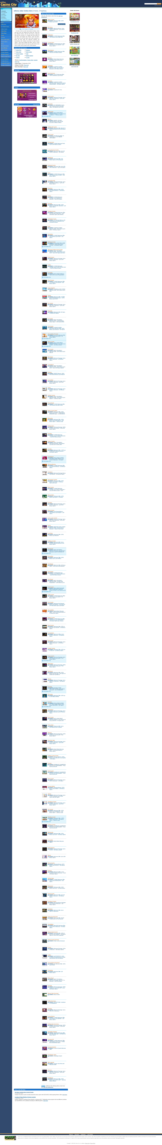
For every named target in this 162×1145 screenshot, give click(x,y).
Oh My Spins (51, 878)
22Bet (49, 265)
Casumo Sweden (52, 1047)
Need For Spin (51, 740)
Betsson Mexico (52, 464)
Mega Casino (51, 19)
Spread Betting (4, 47)
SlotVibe (50, 1008)
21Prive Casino (51, 824)
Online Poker (4, 31)
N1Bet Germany (52, 1001)
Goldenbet (50, 35)
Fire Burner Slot (74, 33)
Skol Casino (51, 771)
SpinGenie (50, 157)
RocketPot (50, 556)
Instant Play (18, 50)
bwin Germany (51, 73)
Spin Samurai (51, 847)
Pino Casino (51, 778)
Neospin (50, 203)
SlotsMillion (50, 924)
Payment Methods (5, 58)
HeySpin (50, 686)
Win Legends (51, 1062)
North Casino (51, 893)
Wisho (49, 855)
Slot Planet (50, 579)
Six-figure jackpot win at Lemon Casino (24, 1092)
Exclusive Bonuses (4, 52)
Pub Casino (50, 134)
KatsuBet (50, 272)
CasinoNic (50, 840)
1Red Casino (51, 257)
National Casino (52, 165)
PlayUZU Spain (51, 88)
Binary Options (4, 50)
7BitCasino (50, 111)
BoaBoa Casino (51, 817)
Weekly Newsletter (5, 54)
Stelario (50, 870)
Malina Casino (51, 617)
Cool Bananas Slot (74, 21)
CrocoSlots (50, 380)
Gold (16, 61)
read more (64, 1094)
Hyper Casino (51, 441)
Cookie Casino (51, 648)
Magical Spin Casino (53, 932)
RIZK (49, 226)
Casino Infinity (51, 786)
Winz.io (49, 119)
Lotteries (3, 37)
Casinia (50, 449)
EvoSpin (50, 985)
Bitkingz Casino (51, 242)
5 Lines (27, 57)
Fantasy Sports (4, 41)
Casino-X (50, 472)
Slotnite (50, 763)
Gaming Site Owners (5, 63)
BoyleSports (51, 50)
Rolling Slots (51, 426)
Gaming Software (4, 61)
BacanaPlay (51, 610)
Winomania (50, 832)
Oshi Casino (51, 587)
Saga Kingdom (51, 288)
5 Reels (17, 57)
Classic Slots (30, 60)
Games (2, 35)
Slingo (49, 295)
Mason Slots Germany (53, 993)
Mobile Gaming (29, 55)
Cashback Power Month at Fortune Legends (25, 1097)
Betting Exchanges (5, 45)
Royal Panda (51, 403)
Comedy (35, 60)
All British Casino (52, 219)
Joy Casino (50, 602)
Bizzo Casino (51, 510)
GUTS (49, 525)
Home (2, 22)
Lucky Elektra (51, 1016)
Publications (83, 1134)
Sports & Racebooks (5, 39)
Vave (49, 173)
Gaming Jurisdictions (5, 65)
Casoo (49, 947)
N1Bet (49, 196)
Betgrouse (50, 886)
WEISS (49, 794)
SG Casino (50, 809)
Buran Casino (51, 863)
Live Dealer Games (5, 26)
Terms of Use (87, 1143)
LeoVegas (50, 65)
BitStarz (50, 58)
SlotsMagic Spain (52, 1054)
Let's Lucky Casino (52, 518)
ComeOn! (50, 104)
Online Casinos (4, 28)
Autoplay (28, 50)
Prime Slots (50, 725)
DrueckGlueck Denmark (54, 962)
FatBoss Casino (52, 541)
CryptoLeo (50, 1077)
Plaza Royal (51, 978)
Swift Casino (51, 594)
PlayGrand (50, 548)
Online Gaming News (5, 56)
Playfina (50, 433)
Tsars (49, 387)
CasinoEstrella (51, 180)
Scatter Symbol (19, 53)
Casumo (50, 81)
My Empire (50, 357)
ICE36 (49, 748)
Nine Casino (51, 487)
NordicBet (50, 234)
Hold (27, 53)
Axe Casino (50, 717)
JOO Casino (51, 96)
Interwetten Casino (52, 479)
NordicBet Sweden (52, 1031)
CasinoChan (51, 633)
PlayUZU (50, 311)
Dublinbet (50, 909)
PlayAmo (50, 188)
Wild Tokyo (50, 663)
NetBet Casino (51, 395)
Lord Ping (50, 533)
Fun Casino (50, 349)
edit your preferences (48, 1087)
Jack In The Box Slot (74, 44)
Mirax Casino (51, 341)
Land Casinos (90, 1134)
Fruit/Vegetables (23, 60)
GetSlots (50, 502)
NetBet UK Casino (52, 127)
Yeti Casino (50, 326)
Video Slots (18, 52)
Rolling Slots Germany (53, 1024)
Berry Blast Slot (74, 55)
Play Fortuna (51, 280)
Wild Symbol (29, 52)
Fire (18, 61)
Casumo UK (51, 1039)
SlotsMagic (50, 564)
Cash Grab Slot (74, 66)
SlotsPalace (51, 456)
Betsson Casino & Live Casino (55, 249)
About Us (71, 1134)
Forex (2, 43)
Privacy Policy (92, 1143)
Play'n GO (26, 65)
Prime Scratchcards (53, 916)
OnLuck (50, 1070)
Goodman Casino (52, 801)
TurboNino (50, 970)
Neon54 (50, 702)
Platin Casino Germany (53, 939)
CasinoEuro (51, 364)
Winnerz (50, 732)
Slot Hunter (50, 571)
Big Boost (50, 671)
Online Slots (3, 24)
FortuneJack (51, 142)
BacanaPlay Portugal (53, 334)
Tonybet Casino (51, 211)
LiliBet (49, 955)
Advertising (77, 1134)
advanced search (157, 5)
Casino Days (51, 42)
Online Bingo (3, 33)
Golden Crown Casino (53, 755)
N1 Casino (50, 303)
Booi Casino (51, 625)
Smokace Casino (52, 901)
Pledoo (49, 679)
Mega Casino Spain (52, 410)
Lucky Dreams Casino (53, 150)
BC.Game (50, 27)
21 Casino (50, 318)
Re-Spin (18, 55)
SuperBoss (50, 709)
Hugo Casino (51, 656)
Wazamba (50, 418)
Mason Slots (51, 495)
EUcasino (50, 694)
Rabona (50, 372)
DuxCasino (50, 640)
